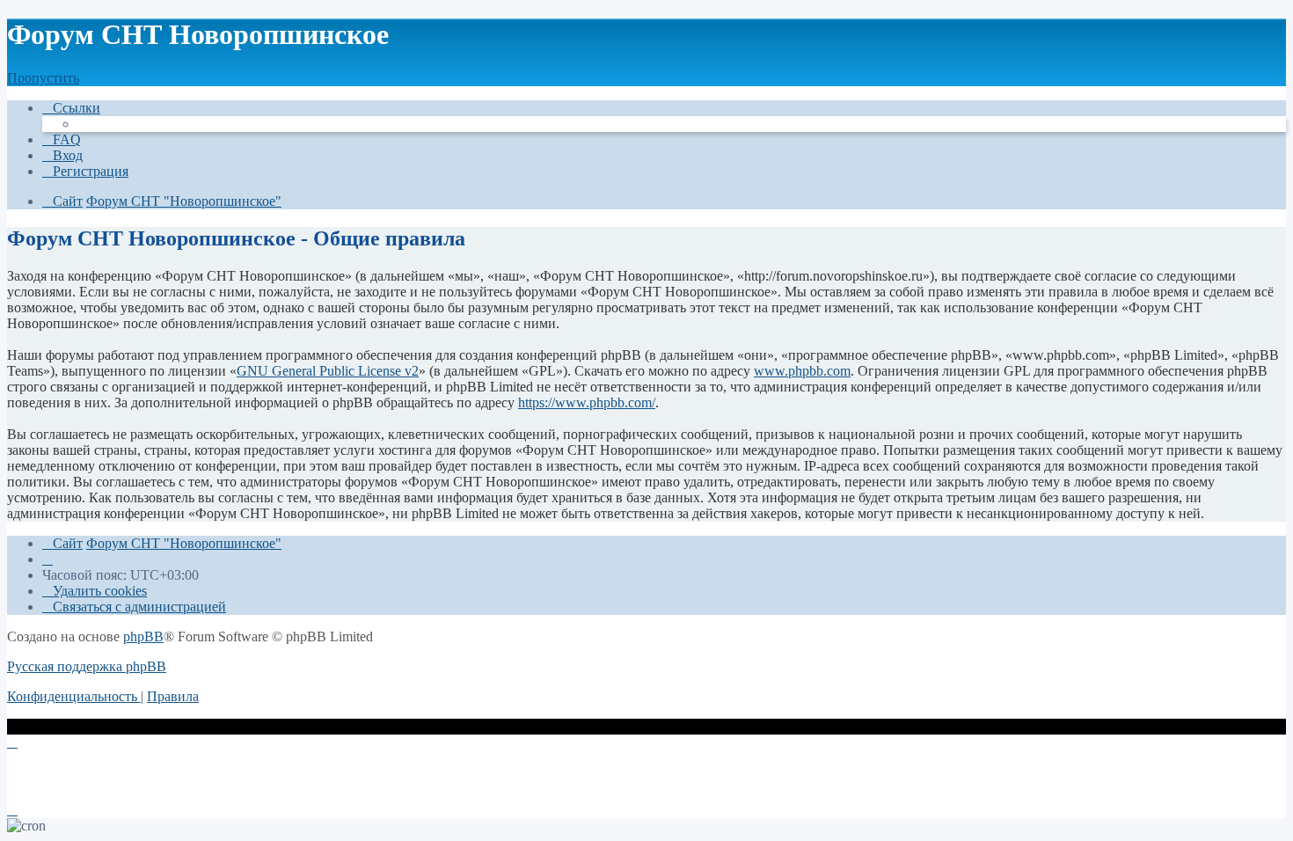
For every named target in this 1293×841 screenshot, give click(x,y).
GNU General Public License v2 (328, 370)
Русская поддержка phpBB (86, 666)
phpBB (143, 636)
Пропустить (43, 77)
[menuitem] (61, 139)
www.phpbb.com (802, 370)
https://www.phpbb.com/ (586, 402)
